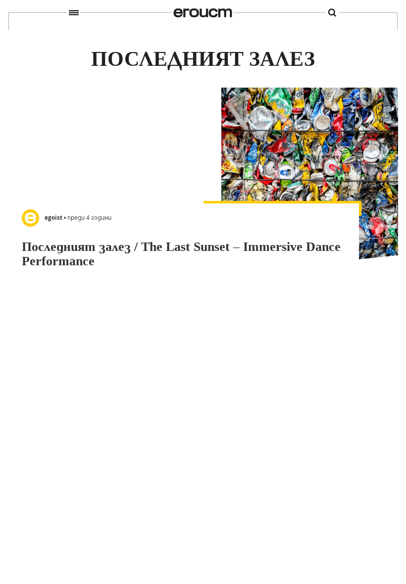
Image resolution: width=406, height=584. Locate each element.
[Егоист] (202, 12)
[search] (332, 13)
